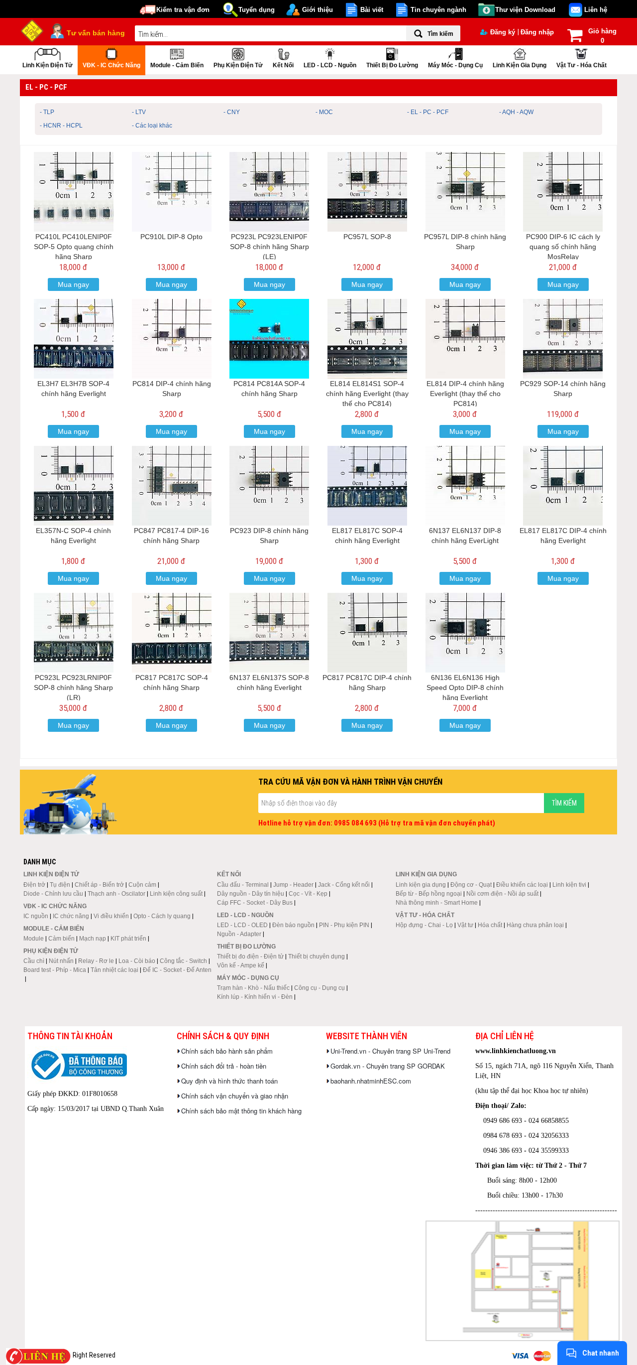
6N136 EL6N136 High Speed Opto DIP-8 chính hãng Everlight (465, 687)
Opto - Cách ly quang (162, 916)
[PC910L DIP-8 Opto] (171, 192)
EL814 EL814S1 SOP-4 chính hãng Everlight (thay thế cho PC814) (367, 394)
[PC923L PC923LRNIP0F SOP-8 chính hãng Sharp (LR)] (73, 633)
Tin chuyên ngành (438, 9)
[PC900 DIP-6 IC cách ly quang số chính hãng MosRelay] (563, 192)
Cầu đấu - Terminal (243, 884)
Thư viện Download (525, 9)
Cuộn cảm (142, 884)
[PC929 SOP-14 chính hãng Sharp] (563, 339)
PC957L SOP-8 (367, 237)
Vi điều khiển (111, 916)
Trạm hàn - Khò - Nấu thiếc (253, 987)
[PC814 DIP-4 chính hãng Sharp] (171, 339)
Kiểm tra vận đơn (183, 9)
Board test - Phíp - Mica (54, 969)
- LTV (139, 112)
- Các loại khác (152, 125)
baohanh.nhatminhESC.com (370, 1081)
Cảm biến (61, 938)
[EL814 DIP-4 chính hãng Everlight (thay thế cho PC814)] (465, 339)
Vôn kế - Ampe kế (240, 965)
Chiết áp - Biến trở (99, 884)
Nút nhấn (61, 960)
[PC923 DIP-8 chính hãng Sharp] (269, 486)
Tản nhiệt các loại (114, 969)
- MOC (324, 112)
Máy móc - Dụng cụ (455, 65)
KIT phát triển (128, 938)
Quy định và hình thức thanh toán (229, 1081)
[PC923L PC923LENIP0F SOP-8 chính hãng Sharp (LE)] (269, 192)
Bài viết (371, 9)
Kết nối (283, 65)
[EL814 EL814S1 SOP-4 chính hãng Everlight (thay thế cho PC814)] (367, 339)
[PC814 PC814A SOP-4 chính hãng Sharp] (269, 339)
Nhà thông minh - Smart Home (437, 902)
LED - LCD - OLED (242, 925)
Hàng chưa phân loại (535, 925)
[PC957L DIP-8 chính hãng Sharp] (465, 192)
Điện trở (34, 884)
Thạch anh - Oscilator (116, 893)
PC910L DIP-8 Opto (171, 237)
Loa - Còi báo (136, 960)
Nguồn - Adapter (239, 934)
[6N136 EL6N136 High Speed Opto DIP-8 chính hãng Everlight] (465, 633)
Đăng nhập (537, 32)
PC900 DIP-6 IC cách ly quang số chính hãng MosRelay (563, 247)
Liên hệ (595, 9)
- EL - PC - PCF (427, 112)
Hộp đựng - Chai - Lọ (424, 925)
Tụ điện (60, 884)
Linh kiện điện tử (47, 65)
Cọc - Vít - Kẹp (308, 893)
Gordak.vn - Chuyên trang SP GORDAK (387, 1066)
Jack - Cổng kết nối (344, 884)
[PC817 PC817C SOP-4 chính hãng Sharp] (171, 633)
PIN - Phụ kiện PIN (344, 925)
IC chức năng (71, 916)
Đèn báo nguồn (293, 925)
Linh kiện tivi (569, 884)
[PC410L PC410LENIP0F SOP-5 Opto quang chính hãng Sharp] (73, 192)
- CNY (231, 112)
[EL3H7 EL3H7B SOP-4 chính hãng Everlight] (73, 339)
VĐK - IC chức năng (111, 65)
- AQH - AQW (516, 112)
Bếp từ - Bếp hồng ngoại (429, 893)
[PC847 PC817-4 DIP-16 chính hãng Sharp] (171, 486)
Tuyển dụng (256, 9)
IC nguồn (35, 916)
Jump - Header (293, 884)
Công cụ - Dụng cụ (319, 987)
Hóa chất (490, 925)
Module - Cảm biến (177, 65)
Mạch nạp (92, 938)
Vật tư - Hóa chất (581, 65)
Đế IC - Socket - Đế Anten (177, 969)
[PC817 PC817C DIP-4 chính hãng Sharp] (367, 633)
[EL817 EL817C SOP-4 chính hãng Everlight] (367, 486)
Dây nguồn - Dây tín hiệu (250, 893)
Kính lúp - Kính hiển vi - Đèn (255, 996)
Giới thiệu (317, 9)
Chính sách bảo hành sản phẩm (227, 1051)
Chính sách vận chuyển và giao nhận (234, 1095)
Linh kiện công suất (176, 893)
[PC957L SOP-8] (367, 192)
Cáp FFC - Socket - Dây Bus (255, 902)
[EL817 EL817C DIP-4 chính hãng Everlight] (563, 486)
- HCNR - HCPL (61, 125)
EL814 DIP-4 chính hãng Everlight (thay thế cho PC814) (465, 394)
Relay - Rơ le (96, 960)
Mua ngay (73, 284)
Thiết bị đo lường (392, 65)
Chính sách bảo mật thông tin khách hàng (241, 1110)
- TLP (47, 112)
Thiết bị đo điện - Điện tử (250, 956)
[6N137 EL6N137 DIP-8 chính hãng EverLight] (465, 486)
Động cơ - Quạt (471, 884)
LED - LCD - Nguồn (330, 65)
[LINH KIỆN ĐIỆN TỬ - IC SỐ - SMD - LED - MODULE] (32, 29)
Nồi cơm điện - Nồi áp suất (502, 893)
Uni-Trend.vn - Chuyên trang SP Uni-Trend (390, 1051)
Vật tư (465, 925)
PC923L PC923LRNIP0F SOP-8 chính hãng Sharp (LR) (73, 687)
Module (33, 938)
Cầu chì (33, 960)
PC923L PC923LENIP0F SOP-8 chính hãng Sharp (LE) (269, 247)
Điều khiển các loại (522, 884)
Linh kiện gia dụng (519, 65)
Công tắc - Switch (183, 960)
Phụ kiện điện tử (238, 65)
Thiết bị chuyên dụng (316, 956)
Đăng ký (502, 32)
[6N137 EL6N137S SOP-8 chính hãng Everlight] (269, 633)
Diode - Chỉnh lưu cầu (53, 893)
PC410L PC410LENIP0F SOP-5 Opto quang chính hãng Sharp (73, 247)
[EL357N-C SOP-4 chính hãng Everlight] (73, 486)
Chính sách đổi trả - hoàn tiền (223, 1066)
